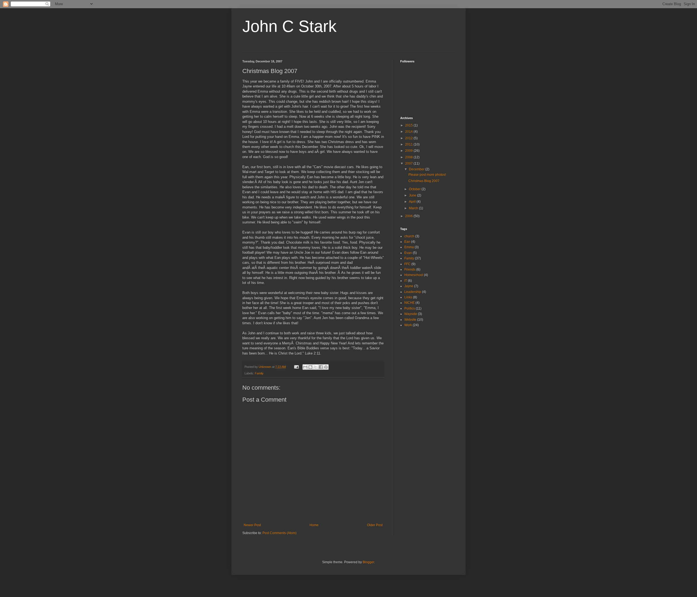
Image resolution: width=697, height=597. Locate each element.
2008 (409, 157)
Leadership (412, 292)
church (409, 236)
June (413, 195)
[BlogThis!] (310, 367)
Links (408, 297)
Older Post (375, 525)
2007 (409, 163)
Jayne (408, 286)
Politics (409, 308)
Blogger (368, 562)
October (415, 189)
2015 (409, 125)
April (413, 202)
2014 (409, 132)
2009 (409, 151)
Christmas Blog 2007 (423, 181)
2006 (409, 216)
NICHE (409, 303)
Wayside (410, 314)
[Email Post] (296, 366)
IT (405, 281)
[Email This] (305, 367)
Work (408, 325)
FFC (407, 264)
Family (259, 373)
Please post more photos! (427, 175)
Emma (409, 247)
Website (410, 320)
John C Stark (289, 26)
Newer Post (252, 525)
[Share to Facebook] (320, 367)
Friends (409, 269)
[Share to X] (315, 367)
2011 (409, 144)
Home (314, 525)
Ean (407, 242)
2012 (409, 138)
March (414, 208)
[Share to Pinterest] (326, 367)
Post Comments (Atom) (279, 533)
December (417, 169)
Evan (408, 253)
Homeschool (413, 275)
